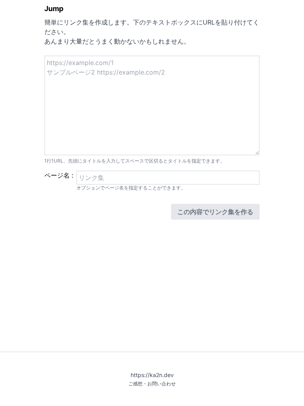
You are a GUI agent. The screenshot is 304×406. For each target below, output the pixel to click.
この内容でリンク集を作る (215, 212)
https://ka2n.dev (152, 375)
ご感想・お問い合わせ (152, 384)
